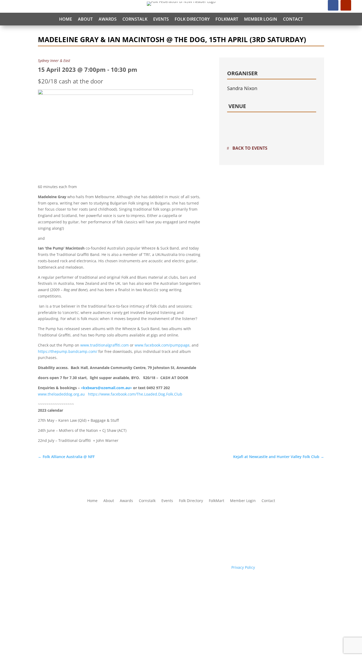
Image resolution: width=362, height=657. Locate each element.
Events (161, 19)
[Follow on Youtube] (346, 5)
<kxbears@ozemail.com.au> (106, 387)
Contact (293, 19)
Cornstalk (134, 19)
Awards (108, 19)
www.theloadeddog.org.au (61, 394)
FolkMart (226, 19)
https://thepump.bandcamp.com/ (67, 351)
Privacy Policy (243, 567)
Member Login (260, 19)
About (85, 19)
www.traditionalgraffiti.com (104, 345)
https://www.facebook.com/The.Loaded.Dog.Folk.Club (135, 394)
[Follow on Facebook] (333, 5)
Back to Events (249, 148)
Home (65, 19)
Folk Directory (192, 19)
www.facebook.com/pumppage (162, 345)
